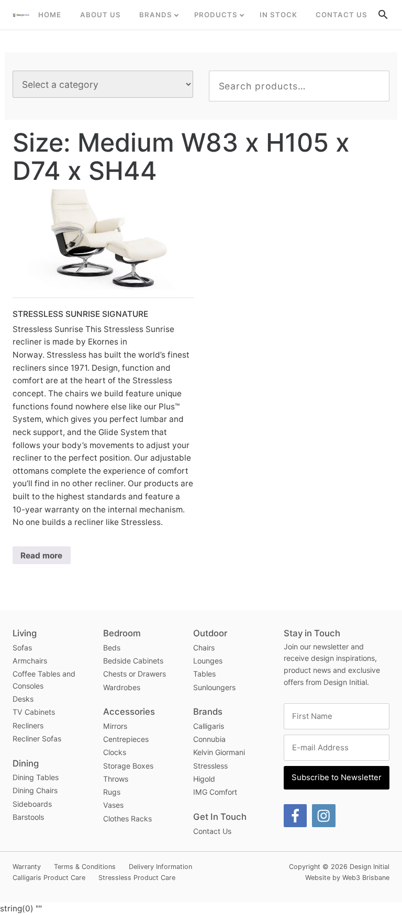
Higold (204, 778)
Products (216, 14)
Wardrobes (121, 687)
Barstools (28, 817)
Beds (111, 647)
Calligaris (208, 726)
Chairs (204, 647)
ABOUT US (100, 14)
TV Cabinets (34, 711)
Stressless (210, 765)
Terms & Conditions (85, 867)
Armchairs (30, 660)
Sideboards (32, 803)
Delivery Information (160, 867)
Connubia (209, 739)
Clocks (114, 752)
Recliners (28, 725)
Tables (204, 673)
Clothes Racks (127, 818)
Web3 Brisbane (365, 878)
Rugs (111, 791)
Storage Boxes (128, 765)
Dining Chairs (35, 790)
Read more (41, 556)
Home (49, 14)
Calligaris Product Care (49, 878)
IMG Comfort (215, 791)
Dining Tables (36, 777)
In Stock (278, 14)
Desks (23, 698)
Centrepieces (126, 739)
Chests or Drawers (134, 673)
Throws (115, 778)
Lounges (207, 660)
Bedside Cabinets (133, 660)
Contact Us (341, 14)
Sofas (22, 647)
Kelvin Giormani (219, 752)
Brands (155, 14)
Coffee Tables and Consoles (44, 679)
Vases (113, 804)
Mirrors (115, 726)
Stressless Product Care (136, 878)
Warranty (27, 867)
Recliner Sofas (37, 738)
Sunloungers (214, 687)
